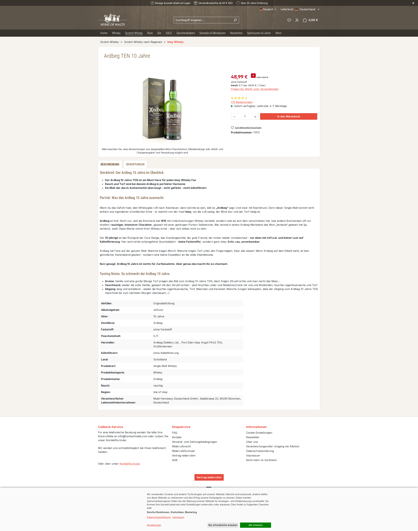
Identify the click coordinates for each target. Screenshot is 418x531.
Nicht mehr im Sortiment (261, 460)
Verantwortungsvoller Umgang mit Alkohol (272, 446)
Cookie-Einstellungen (259, 432)
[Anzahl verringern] (234, 116)
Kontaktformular (130, 463)
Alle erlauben (256, 525)
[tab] (110, 164)
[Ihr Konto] (297, 20)
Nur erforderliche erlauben (223, 525)
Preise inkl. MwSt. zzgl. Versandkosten (255, 89)
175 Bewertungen (242, 102)
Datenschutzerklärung (260, 451)
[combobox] (203, 20)
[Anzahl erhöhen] (255, 116)
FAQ (174, 432)
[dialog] (209, 509)
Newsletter (252, 437)
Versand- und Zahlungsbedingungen (194, 441)
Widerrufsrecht (181, 446)
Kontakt (176, 437)
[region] (162, 108)
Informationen (256, 427)
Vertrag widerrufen (183, 455)
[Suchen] (235, 20)
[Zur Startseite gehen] (112, 19)
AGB (174, 460)
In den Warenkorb (288, 116)
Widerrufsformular (183, 451)
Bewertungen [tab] (135, 164)
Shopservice (181, 427)
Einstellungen (154, 525)
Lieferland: (287, 9)
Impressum (253, 455)
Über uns (252, 441)
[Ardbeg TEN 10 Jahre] (162, 108)
